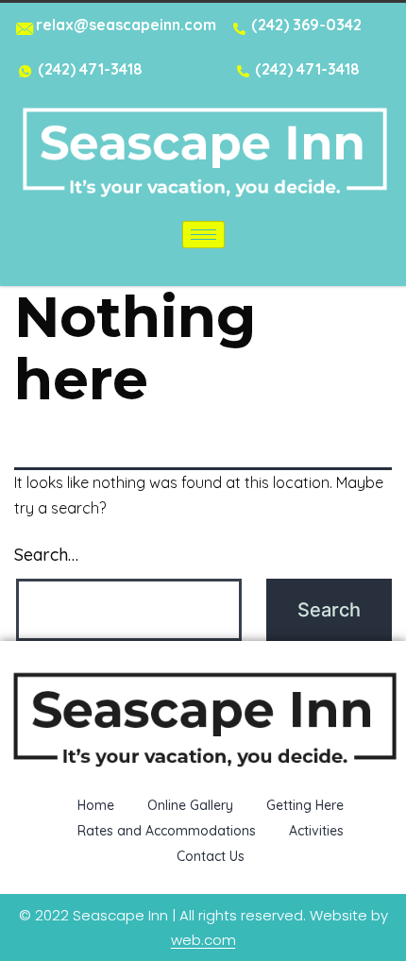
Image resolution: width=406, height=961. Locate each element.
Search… (46, 554)
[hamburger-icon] (203, 234)
